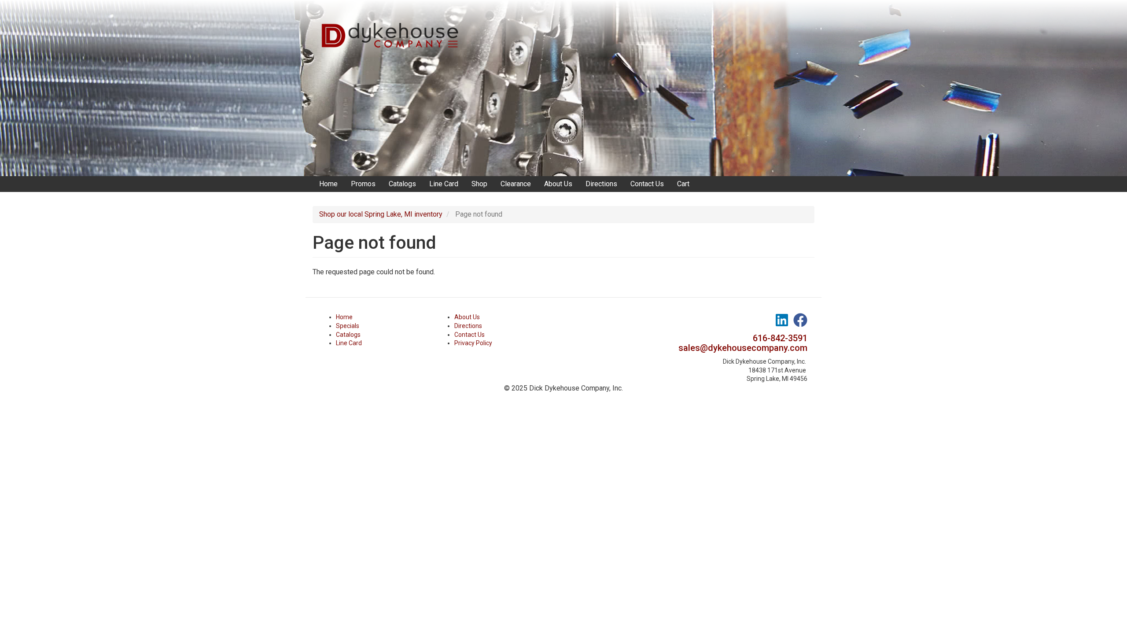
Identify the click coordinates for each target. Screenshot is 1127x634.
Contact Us (647, 184)
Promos (363, 184)
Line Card (443, 184)
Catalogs (402, 184)
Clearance (516, 184)
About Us (558, 184)
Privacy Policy (473, 342)
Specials (347, 325)
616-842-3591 (780, 338)
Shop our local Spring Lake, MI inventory (380, 214)
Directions (601, 184)
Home (328, 184)
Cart (683, 184)
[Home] (393, 26)
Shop (479, 184)
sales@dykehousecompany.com (742, 348)
